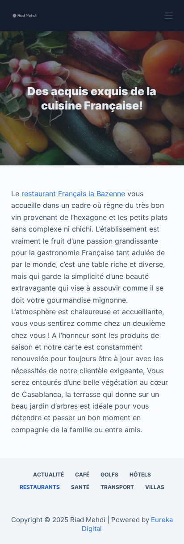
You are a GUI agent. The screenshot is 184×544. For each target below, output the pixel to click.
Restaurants (40, 487)
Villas (154, 487)
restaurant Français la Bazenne (73, 193)
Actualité (48, 474)
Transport (117, 487)
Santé (80, 487)
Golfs (109, 474)
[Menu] (169, 16)
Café (82, 474)
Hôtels (140, 474)
